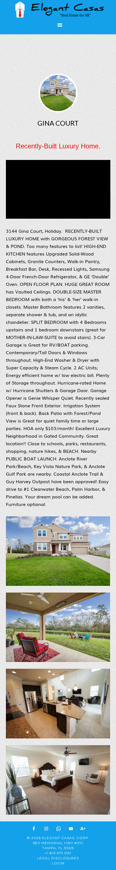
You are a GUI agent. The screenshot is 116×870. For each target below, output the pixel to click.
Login (58, 863)
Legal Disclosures (58, 858)
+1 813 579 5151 (58, 853)
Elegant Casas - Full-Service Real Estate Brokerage (58, 10)
